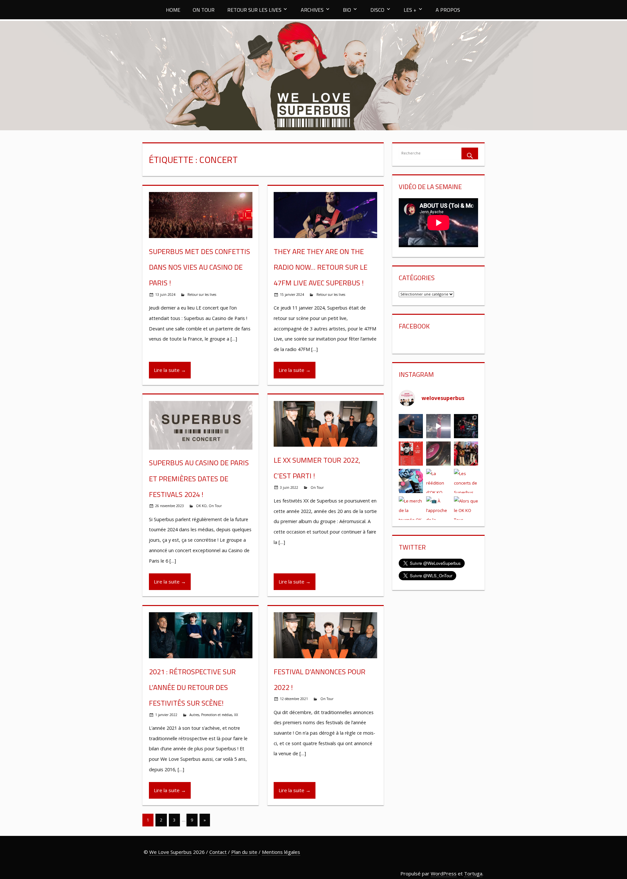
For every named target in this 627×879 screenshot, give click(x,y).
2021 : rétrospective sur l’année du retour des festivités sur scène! (192, 687)
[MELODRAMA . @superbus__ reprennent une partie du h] (438, 426)
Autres (194, 714)
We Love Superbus (170, 852)
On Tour (215, 505)
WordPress (444, 873)
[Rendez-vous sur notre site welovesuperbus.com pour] (466, 453)
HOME (173, 10)
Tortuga (473, 873)
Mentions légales (281, 852)
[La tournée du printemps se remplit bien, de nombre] (411, 453)
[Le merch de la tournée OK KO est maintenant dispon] (411, 508)
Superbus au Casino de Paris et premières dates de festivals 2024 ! (199, 478)
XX (236, 714)
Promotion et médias (216, 714)
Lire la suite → (170, 370)
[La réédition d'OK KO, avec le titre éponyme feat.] (438, 481)
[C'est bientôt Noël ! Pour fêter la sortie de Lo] (411, 481)
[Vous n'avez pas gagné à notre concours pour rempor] (438, 453)
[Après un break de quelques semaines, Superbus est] (466, 426)
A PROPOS (448, 10)
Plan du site (244, 852)
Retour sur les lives (201, 294)
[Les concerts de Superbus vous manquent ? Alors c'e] (466, 481)
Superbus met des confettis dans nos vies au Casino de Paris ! (199, 267)
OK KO (201, 505)
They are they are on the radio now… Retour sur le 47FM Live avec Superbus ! (320, 267)
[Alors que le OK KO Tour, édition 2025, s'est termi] (466, 508)
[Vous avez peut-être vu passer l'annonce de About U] (411, 426)
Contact (218, 852)
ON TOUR (204, 10)
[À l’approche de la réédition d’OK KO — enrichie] (438, 508)
